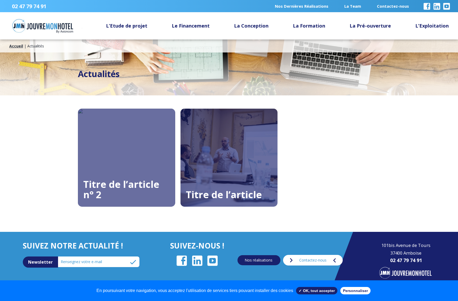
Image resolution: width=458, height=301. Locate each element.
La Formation (309, 26)
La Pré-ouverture (370, 26)
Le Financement (191, 26)
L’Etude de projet (126, 26)
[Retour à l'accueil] (405, 273)
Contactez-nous (393, 6)
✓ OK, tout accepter (317, 291)
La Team (352, 6)
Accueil (16, 45)
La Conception (251, 26)
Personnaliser (355, 291)
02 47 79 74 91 (29, 6)
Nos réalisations (258, 260)
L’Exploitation (432, 26)
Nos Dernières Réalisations (301, 6)
